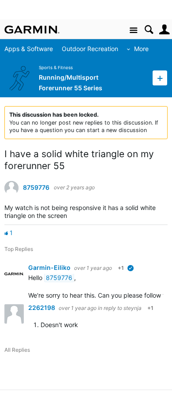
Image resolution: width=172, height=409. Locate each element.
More (141, 48)
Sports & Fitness (56, 67)
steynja (132, 308)
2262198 (42, 307)
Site (133, 30)
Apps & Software (28, 48)
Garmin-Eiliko (50, 267)
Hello (36, 277)
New (160, 77)
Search (149, 29)
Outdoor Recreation (90, 48)
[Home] (32, 29)
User (164, 29)
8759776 (36, 187)
